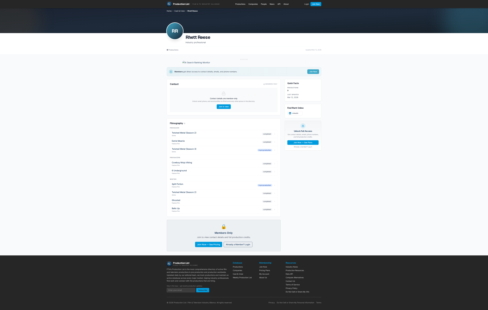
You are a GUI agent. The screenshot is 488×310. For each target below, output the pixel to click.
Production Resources (295, 270)
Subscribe (202, 290)
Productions (240, 4)
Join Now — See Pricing (208, 244)
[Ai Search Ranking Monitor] (244, 62)
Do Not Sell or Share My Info (297, 292)
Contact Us (290, 281)
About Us (263, 277)
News (272, 4)
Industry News (292, 267)
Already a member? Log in (303, 147)
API (279, 4)
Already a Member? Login (238, 244)
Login (306, 4)
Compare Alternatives (295, 277)
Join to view (224, 106)
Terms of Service (293, 285)
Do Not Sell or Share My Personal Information (295, 302)
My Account (264, 274)
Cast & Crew (179, 11)
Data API (289, 274)
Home (169, 11)
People (264, 4)
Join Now (316, 4)
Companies (253, 4)
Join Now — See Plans (303, 142)
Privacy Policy (291, 288)
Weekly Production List (242, 277)
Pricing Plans (264, 270)
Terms (318, 302)
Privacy (272, 302)
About (286, 4)
